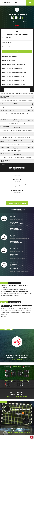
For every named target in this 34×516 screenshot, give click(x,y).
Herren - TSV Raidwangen (8, 60)
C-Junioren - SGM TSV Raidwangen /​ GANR (13, 76)
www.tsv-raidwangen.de (17, 196)
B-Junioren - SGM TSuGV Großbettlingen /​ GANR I (14, 72)
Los (17, 51)
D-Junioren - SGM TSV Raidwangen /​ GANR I (13, 80)
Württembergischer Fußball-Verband (21, 21)
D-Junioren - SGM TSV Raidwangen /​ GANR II (13, 84)
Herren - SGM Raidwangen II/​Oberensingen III (13, 64)
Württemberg (17, 169)
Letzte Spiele (32, 89)
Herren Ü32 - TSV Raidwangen (9, 56)
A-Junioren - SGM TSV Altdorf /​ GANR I (12, 68)
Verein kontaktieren (17, 203)
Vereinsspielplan (2, 89)
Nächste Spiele (17, 90)
